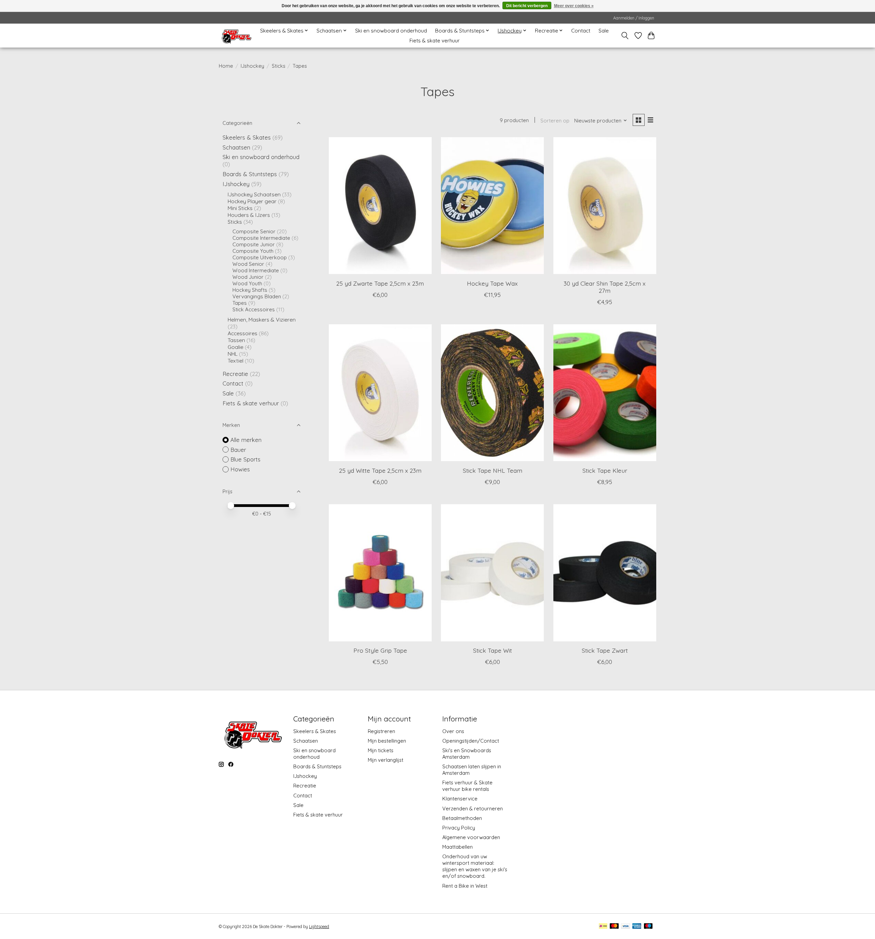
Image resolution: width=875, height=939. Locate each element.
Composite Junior (253, 244)
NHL (233, 353)
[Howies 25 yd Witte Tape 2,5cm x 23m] (380, 392)
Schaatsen (236, 147)
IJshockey (252, 66)
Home (226, 66)
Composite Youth (252, 251)
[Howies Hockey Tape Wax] (492, 205)
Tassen (236, 340)
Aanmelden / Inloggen (633, 18)
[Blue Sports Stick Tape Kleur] (604, 392)
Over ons (453, 731)
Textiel (235, 360)
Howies (240, 469)
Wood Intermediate (255, 270)
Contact (580, 30)
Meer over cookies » (574, 5)
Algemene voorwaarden (471, 837)
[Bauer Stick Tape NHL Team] (492, 392)
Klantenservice (459, 798)
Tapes (239, 303)
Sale (603, 30)
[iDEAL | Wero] (603, 926)
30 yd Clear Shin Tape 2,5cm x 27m (605, 286)
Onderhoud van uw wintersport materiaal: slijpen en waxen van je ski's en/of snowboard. (474, 866)
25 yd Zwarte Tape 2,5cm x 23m (380, 283)
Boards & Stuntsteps (250, 174)
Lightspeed (319, 926)
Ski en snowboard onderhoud (391, 30)
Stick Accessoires (253, 309)
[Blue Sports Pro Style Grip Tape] (380, 572)
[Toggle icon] (625, 35)
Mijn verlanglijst (385, 760)
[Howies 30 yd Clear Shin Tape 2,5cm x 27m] (604, 205)
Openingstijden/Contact (470, 741)
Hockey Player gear (252, 201)
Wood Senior (248, 264)
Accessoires (242, 333)
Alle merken (245, 439)
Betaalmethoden (462, 818)
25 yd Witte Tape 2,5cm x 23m (380, 470)
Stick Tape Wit (492, 650)
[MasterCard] (614, 926)
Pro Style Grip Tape (380, 650)
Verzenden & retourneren (472, 808)
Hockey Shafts (249, 290)
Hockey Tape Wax (492, 283)
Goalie (235, 346)
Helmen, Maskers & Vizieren (262, 319)
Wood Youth (247, 283)
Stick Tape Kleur (604, 470)
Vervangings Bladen (256, 296)
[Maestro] (648, 926)
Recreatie (235, 373)
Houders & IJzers (249, 214)
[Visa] (625, 926)
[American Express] (636, 926)
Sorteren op (554, 120)
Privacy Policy (458, 827)
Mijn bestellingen (387, 741)
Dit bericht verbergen (527, 5)
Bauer (238, 449)
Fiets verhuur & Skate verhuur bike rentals (467, 785)
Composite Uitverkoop (259, 257)
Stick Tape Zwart (605, 650)
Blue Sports (245, 459)
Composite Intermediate (261, 238)
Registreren (381, 731)
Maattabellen (457, 847)
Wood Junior (248, 277)
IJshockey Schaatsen (254, 194)
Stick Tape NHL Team (492, 470)
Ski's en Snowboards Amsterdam (466, 753)
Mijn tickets (380, 750)
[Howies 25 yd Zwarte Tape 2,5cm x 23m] (380, 205)
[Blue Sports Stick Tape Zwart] (604, 572)
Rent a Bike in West (464, 886)
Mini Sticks (240, 208)
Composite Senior (253, 231)
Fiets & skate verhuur (434, 40)
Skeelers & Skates (247, 137)
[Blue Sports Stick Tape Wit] (492, 572)
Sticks (278, 66)
